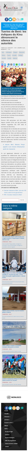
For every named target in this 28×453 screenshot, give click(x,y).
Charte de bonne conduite (11, 443)
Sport (3, 384)
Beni (3, 52)
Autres (6, 428)
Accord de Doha (5, 283)
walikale (13, 243)
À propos (7, 434)
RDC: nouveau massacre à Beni (13, 195)
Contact (7, 446)
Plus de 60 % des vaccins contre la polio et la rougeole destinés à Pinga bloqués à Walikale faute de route (13, 238)
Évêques (15, 52)
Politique (20, 55)
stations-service (16, 316)
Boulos (10, 283)
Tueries (9, 55)
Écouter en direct (8, 422)
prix (12, 316)
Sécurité (4, 58)
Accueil (6, 410)
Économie (4, 316)
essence (22, 316)
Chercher (22, 200)
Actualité (14, 55)
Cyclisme (11, 384)
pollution (12, 351)
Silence (3, 55)
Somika (19, 351)
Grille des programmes (10, 440)
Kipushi (16, 351)
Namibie (19, 384)
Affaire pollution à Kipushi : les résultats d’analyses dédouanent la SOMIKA (11, 346)
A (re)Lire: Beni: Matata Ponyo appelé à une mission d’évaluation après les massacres (14, 147)
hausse (3, 318)
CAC (14, 384)
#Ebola (6, 425)
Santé (3, 243)
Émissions (7, 416)
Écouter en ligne (9, 431)
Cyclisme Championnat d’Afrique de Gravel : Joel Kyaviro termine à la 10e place (13, 379)
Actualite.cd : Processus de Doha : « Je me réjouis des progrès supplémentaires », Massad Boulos (13, 276)
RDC (16, 384)
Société (9, 58)
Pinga (11, 243)
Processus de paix (17, 281)
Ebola (23, 281)
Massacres (21, 52)
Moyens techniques (9, 437)
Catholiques (8, 52)
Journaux (6, 419)
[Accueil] (13, 7)
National (15, 58)
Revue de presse (5, 281)
